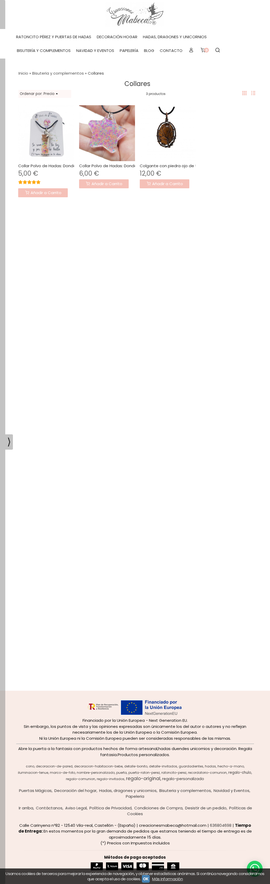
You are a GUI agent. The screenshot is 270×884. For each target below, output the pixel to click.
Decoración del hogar (75, 790)
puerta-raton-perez (144, 772)
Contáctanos (49, 808)
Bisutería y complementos (44, 50)
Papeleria (135, 796)
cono (30, 766)
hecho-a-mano (231, 766)
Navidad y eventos (95, 50)
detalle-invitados (163, 766)
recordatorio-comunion (207, 772)
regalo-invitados (110, 779)
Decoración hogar (117, 37)
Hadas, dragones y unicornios (175, 37)
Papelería (129, 50)
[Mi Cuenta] (191, 50)
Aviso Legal (76, 808)
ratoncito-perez (173, 772)
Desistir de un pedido (205, 808)
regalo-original (143, 778)
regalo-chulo (239, 772)
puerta (121, 772)
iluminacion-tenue (33, 772)
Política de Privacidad (110, 808)
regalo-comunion (80, 779)
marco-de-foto (62, 772)
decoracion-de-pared (54, 766)
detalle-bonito (135, 766)
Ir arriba (26, 808)
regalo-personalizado (183, 778)
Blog (149, 50)
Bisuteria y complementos (185, 790)
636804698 (221, 825)
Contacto (171, 50)
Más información (167, 879)
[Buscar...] (217, 50)
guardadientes (191, 766)
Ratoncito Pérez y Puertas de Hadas (53, 37)
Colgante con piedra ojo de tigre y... (175, 166)
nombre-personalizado (96, 772)
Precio (49, 93)
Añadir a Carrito (45, 192)
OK (146, 879)
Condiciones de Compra (158, 808)
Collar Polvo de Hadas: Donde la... (50, 166)
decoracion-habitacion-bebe (98, 766)
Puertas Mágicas (35, 790)
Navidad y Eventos (231, 790)
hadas (210, 766)
